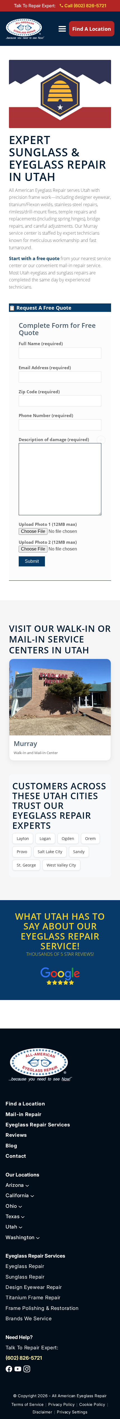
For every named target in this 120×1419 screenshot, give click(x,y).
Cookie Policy (92, 1404)
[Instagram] (26, 1369)
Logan (45, 838)
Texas (13, 1216)
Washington (20, 1237)
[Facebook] (9, 1369)
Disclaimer (42, 1411)
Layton (23, 838)
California (17, 1195)
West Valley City (61, 865)
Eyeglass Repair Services (38, 1125)
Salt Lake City (50, 851)
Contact (16, 1156)
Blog (11, 1146)
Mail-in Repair (24, 1114)
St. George (26, 865)
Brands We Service (29, 1318)
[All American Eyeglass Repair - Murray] (60, 697)
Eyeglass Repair (25, 1266)
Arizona (15, 1185)
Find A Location (91, 28)
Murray (25, 743)
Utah (11, 1227)
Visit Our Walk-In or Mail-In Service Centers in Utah (60, 639)
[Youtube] (18, 1369)
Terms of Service (27, 1404)
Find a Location (25, 1104)
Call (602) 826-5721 (85, 5)
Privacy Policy (61, 1404)
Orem (90, 838)
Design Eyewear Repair (34, 1287)
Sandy (79, 851)
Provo (22, 851)
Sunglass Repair (25, 1277)
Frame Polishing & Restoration (42, 1308)
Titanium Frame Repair (33, 1297)
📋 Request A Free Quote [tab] (40, 307)
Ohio (11, 1206)
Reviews (16, 1135)
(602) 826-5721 (24, 1358)
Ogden (68, 838)
